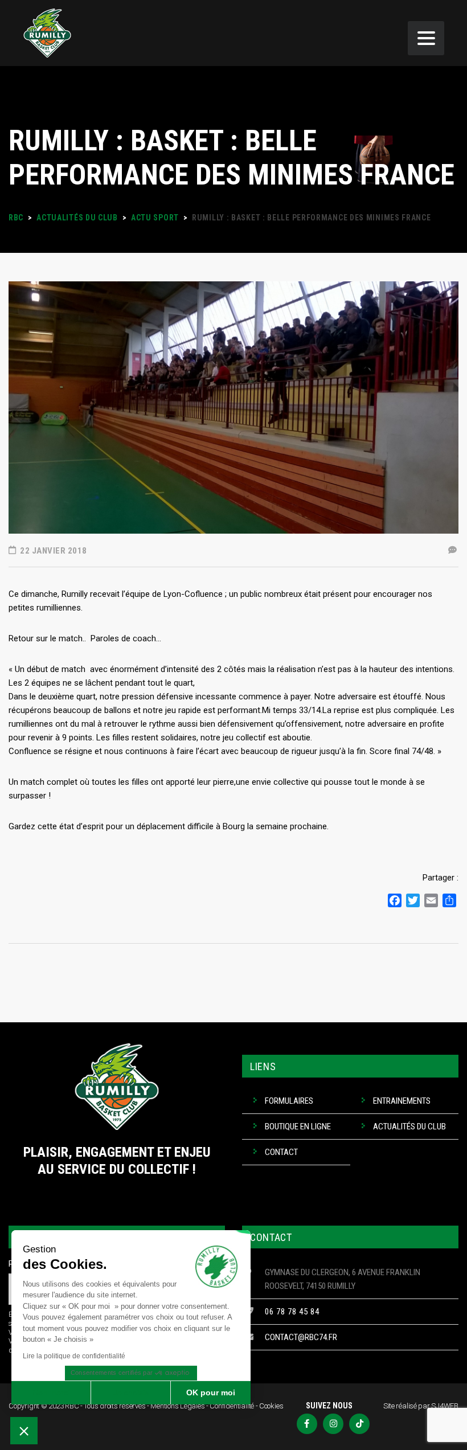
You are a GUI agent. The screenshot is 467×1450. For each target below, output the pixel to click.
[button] (24, 1430)
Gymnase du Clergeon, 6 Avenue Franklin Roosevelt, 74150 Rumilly (342, 1279)
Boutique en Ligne (298, 1126)
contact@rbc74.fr (301, 1337)
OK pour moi (210, 1392)
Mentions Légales (177, 1406)
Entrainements (402, 1101)
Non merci (50, 1392)
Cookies (271, 1406)
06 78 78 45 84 (292, 1311)
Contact (281, 1152)
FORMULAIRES (289, 1101)
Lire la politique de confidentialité (74, 1356)
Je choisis (131, 1392)
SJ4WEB (444, 1406)
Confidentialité (232, 1406)
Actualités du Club (409, 1126)
